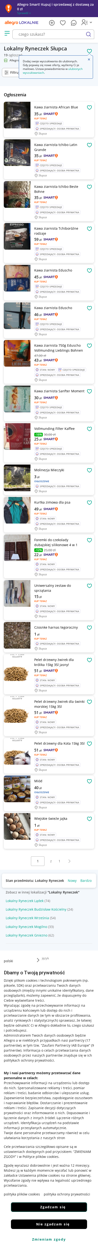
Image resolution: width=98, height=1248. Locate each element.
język (45, 958)
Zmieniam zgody (49, 1239)
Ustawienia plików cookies (39, 1175)
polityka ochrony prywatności (67, 1194)
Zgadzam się (53, 1207)
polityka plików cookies (22, 1194)
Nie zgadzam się (53, 1224)
